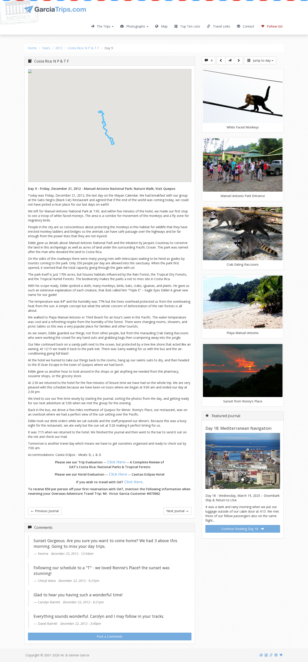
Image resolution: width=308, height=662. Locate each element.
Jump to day (260, 60)
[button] (107, 126)
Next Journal (177, 511)
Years (46, 48)
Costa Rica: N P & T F (83, 48)
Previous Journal (45, 511)
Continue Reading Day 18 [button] (241, 529)
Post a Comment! (109, 636)
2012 (58, 48)
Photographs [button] (135, 26)
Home (32, 48)
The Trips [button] (102, 26)
